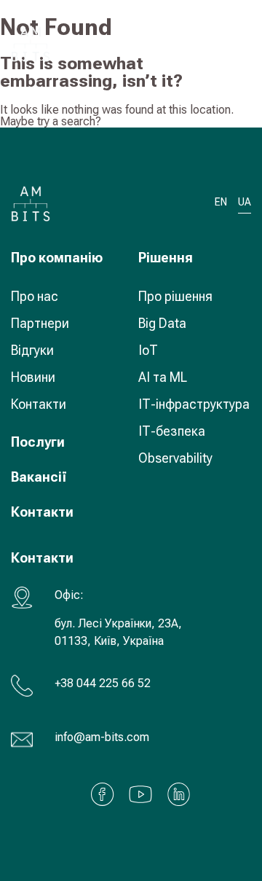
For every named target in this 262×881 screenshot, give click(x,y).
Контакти (38, 404)
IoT (148, 350)
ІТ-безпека (171, 431)
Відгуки (32, 350)
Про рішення (175, 296)
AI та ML (162, 377)
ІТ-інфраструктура (194, 404)
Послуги (38, 442)
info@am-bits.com (102, 737)
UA (197, 43)
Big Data (162, 323)
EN (221, 202)
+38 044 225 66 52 (103, 683)
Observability (175, 458)
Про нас (34, 296)
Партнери (40, 323)
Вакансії (39, 477)
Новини (33, 377)
